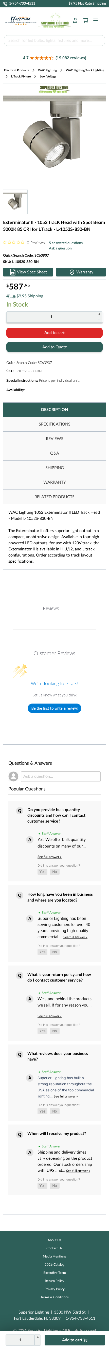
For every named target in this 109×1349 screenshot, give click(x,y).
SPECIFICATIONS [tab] (54, 424)
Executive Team (54, 1273)
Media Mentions (54, 1256)
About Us (54, 1240)
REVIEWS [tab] (54, 439)
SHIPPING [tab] (54, 468)
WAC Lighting (47, 70)
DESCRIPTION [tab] (54, 410)
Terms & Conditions (55, 1297)
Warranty (84, 272)
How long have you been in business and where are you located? (60, 897)
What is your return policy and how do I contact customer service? (59, 977)
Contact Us (54, 1248)
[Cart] (85, 20)
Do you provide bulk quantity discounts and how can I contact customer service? (56, 815)
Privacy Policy (55, 1289)
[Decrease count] (99, 320)
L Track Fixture (21, 76)
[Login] (75, 20)
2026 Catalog (54, 1264)
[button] (54, 58)
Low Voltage (48, 76)
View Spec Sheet (32, 272)
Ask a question (60, 248)
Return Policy (54, 1281)
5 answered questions (66, 243)
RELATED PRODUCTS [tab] (54, 497)
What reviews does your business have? (57, 1056)
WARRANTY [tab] (54, 482)
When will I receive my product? (56, 1134)
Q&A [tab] (54, 453)
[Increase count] (99, 314)
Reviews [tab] (51, 608)
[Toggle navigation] (94, 20)
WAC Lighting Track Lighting (85, 70)
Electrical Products (16, 70)
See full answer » (50, 857)
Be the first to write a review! (54, 708)
